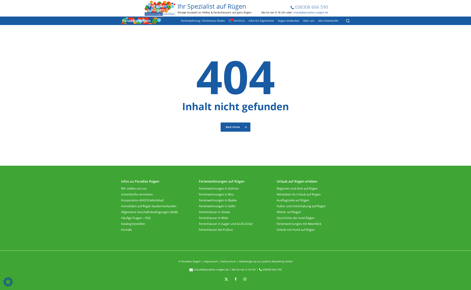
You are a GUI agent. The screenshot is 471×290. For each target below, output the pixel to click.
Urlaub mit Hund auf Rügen (296, 230)
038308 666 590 (311, 7)
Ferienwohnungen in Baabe (218, 200)
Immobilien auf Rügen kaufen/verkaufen (148, 206)
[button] (8, 282)
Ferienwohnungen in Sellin (217, 206)
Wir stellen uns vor (134, 188)
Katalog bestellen (133, 224)
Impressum (211, 261)
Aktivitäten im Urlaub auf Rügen (299, 194)
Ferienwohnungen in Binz (216, 194)
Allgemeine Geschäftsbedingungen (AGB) (149, 212)
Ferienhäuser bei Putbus (216, 230)
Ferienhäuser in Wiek (213, 218)
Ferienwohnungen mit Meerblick (299, 224)
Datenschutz (228, 261)
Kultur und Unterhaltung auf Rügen (301, 206)
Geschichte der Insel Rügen (295, 218)
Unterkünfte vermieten (137, 194)
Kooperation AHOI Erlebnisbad (142, 200)
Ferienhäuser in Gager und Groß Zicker (226, 224)
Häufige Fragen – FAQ (135, 218)
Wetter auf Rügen (289, 212)
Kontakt (126, 230)
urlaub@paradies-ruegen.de (310, 12)
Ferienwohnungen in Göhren (219, 188)
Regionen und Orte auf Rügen (297, 188)
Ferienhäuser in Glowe (214, 212)
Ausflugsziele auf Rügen (293, 200)
